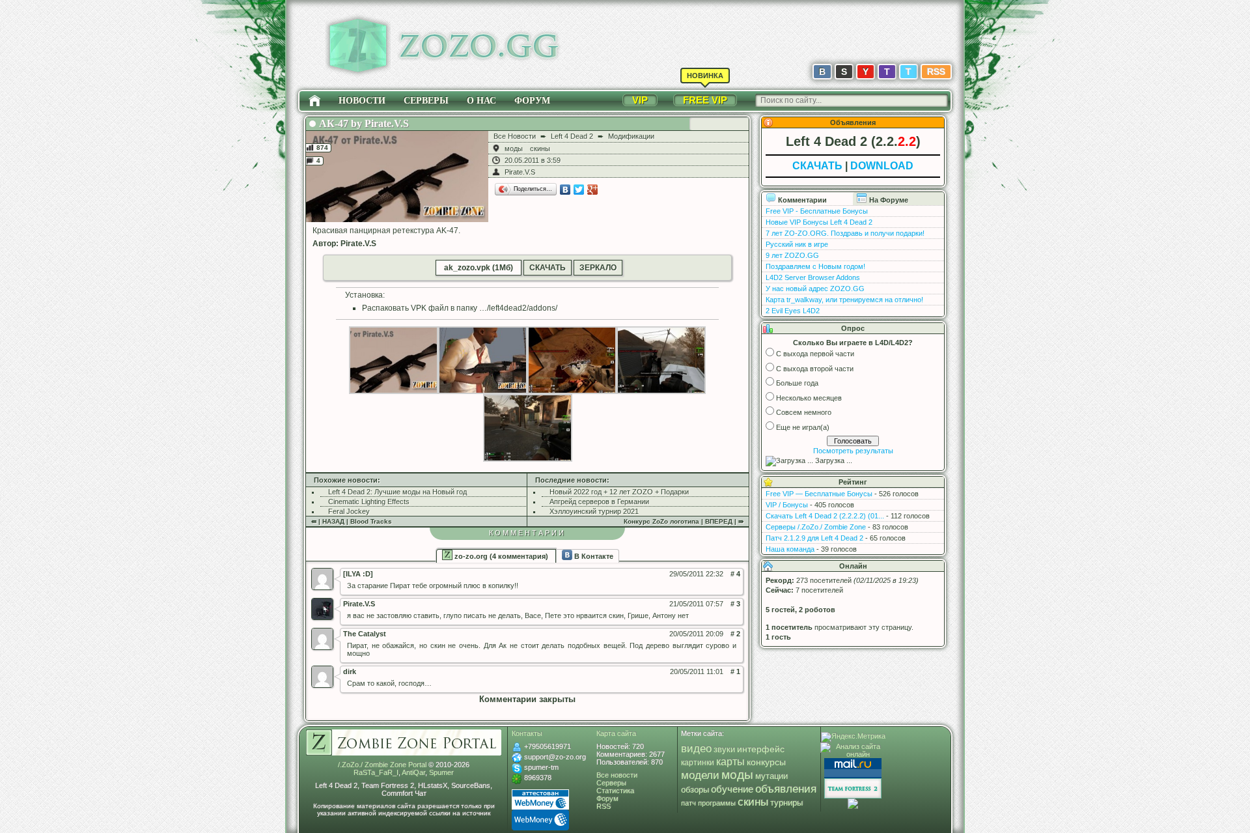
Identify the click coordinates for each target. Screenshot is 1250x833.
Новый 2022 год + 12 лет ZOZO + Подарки (619, 492)
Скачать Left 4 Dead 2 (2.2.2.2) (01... (825, 516)
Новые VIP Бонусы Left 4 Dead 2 (819, 222)
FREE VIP (705, 100)
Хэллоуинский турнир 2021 (594, 511)
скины (540, 148)
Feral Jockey (349, 511)
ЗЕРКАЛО (598, 267)
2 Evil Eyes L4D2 (793, 311)
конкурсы (766, 762)
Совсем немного (803, 412)
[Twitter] (579, 189)
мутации (771, 776)
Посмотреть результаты (853, 451)
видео (696, 748)
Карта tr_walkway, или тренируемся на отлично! (844, 300)
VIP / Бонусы (787, 505)
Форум (532, 101)
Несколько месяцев (809, 398)
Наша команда (790, 549)
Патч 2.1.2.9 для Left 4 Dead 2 (814, 538)
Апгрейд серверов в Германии (599, 501)
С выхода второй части (815, 369)
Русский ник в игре (797, 244)
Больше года (797, 383)
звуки (724, 749)
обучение (732, 789)
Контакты (527, 733)
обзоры (695, 790)
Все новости (616, 775)
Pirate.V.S (520, 172)
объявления (785, 788)
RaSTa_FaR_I (376, 772)
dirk (349, 671)
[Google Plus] (593, 189)
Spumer (441, 772)
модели (700, 775)
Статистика (615, 791)
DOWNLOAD (881, 165)
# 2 (735, 634)
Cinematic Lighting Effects (369, 501)
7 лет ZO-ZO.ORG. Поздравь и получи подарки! (845, 233)
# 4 (735, 574)
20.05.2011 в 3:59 (533, 160)
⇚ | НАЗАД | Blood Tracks (351, 521)
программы (717, 803)
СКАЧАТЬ (547, 267)
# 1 (735, 671)
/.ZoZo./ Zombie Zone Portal (382, 765)
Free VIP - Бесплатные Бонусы (817, 211)
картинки (697, 762)
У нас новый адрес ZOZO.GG (815, 288)
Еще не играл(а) (802, 427)
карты (730, 761)
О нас (481, 101)
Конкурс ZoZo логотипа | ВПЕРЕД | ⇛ (683, 521)
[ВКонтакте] (565, 189)
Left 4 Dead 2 (572, 136)
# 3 (735, 604)
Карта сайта (616, 733)
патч (688, 803)
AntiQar (413, 772)
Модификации (631, 136)
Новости (362, 101)
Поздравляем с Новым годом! (815, 266)
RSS (936, 71)
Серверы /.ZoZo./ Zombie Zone (816, 527)
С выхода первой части (815, 354)
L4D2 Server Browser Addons (813, 277)
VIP (640, 100)
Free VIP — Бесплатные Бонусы (819, 494)
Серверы (426, 101)
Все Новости (514, 136)
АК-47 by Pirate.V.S (364, 123)
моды (514, 148)
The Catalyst (364, 634)
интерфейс (761, 749)
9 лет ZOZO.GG (792, 255)
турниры (786, 803)
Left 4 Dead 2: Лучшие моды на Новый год (397, 492)
